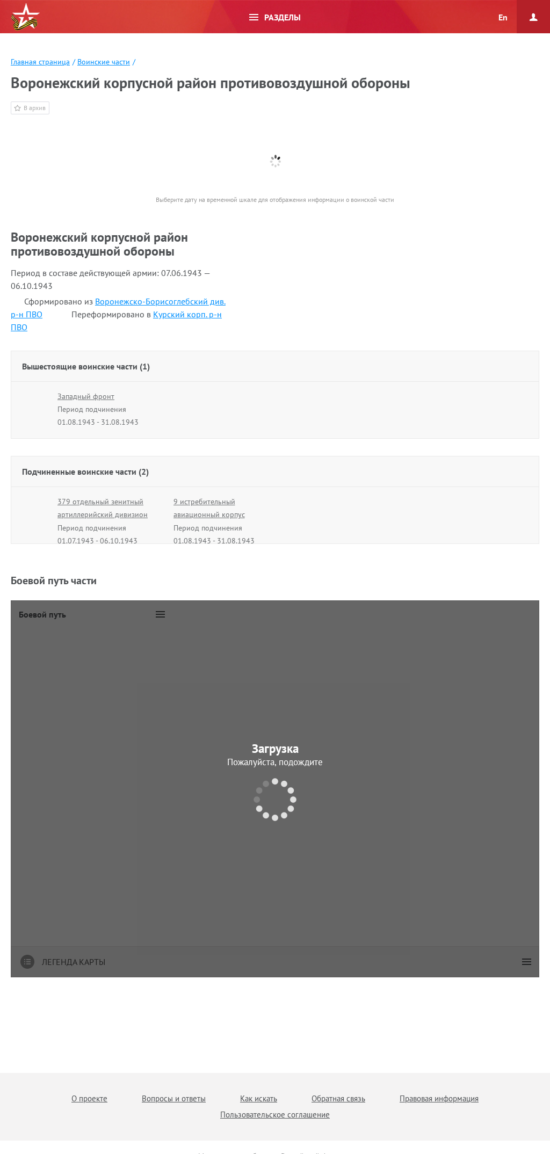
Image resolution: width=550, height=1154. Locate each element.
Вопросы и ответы (174, 1098)
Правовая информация (439, 1098)
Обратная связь (338, 1098)
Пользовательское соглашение (275, 1114)
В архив (35, 108)
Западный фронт (85, 396)
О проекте (89, 1098)
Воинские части (103, 62)
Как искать (258, 1098)
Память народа (25, 17)
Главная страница (40, 62)
